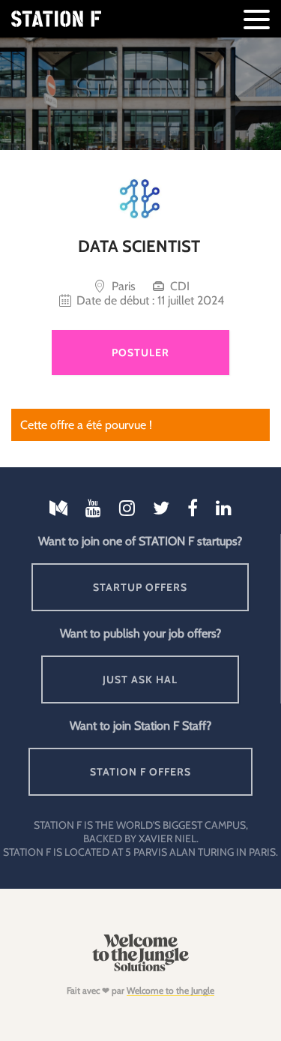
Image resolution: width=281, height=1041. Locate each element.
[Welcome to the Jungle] (140, 968)
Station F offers (140, 771)
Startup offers (140, 587)
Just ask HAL (140, 679)
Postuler (140, 352)
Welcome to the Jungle (170, 990)
